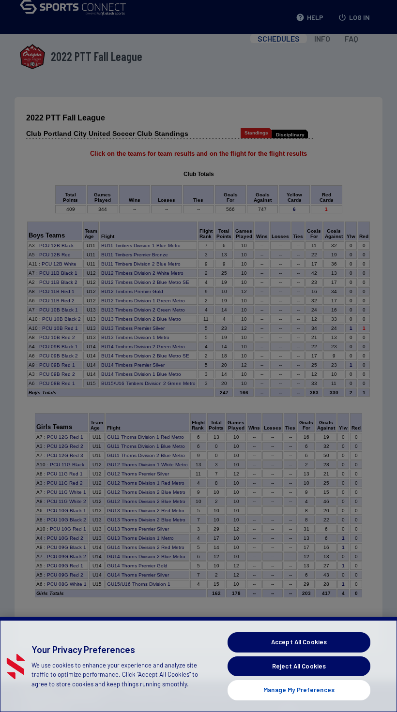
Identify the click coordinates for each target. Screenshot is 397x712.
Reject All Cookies (299, 666)
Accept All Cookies (299, 642)
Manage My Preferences (299, 690)
